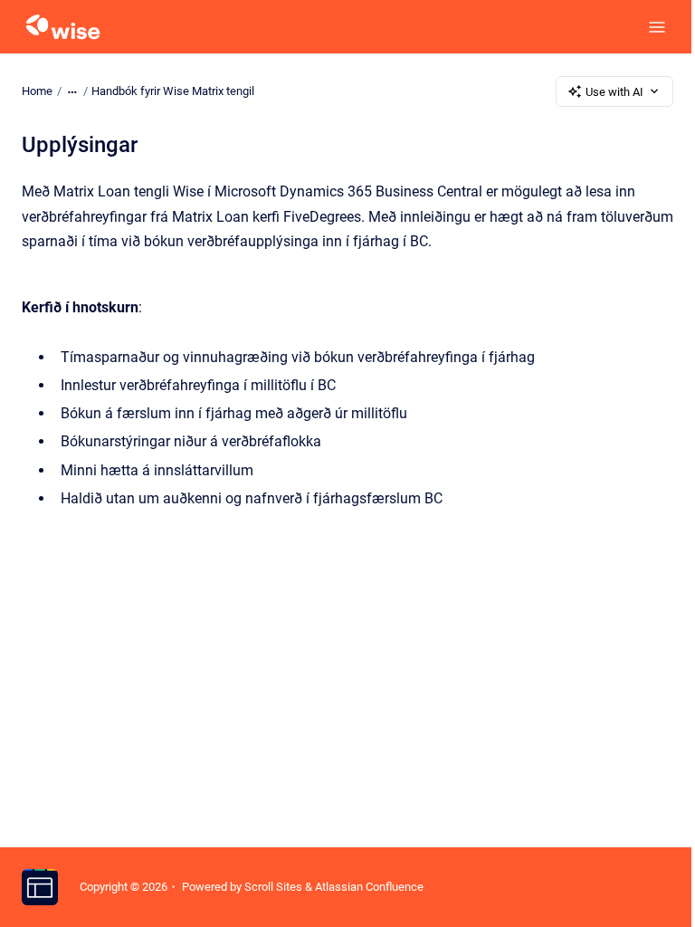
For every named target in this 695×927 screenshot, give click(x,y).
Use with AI (614, 92)
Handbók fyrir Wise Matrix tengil (172, 91)
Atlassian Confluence (369, 887)
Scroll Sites (273, 887)
